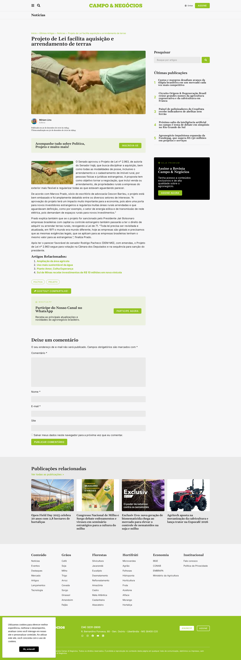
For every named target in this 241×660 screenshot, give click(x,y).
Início (34, 33)
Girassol (66, 595)
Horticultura (129, 580)
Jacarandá (97, 565)
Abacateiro (98, 604)
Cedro (95, 590)
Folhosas (127, 570)
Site (33, 420)
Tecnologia (37, 590)
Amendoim (67, 600)
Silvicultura (98, 561)
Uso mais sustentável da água (55, 264)
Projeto (52, 282)
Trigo (64, 575)
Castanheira (98, 600)
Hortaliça (127, 604)
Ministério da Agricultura (166, 575)
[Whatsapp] (82, 636)
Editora (42, 123)
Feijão (65, 604)
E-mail (36, 406)
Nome (35, 392)
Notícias (38, 15)
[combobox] (177, 60)
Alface (126, 595)
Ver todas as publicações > (47, 474)
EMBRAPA (158, 570)
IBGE (155, 561)
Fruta (125, 585)
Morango (127, 600)
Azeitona (127, 590)
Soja (64, 565)
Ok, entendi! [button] (29, 649)
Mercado (36, 575)
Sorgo (65, 590)
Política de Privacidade (196, 565)
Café (64, 561)
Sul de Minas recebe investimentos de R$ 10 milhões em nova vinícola (79, 272)
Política (38, 282)
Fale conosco (191, 561)
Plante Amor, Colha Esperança (55, 268)
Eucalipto (97, 570)
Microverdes (129, 561)
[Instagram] (87, 636)
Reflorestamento (100, 580)
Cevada (66, 585)
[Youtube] (98, 636)
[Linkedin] (103, 636)
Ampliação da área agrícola (53, 261)
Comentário (39, 353)
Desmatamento (100, 575)
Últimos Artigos (47, 33)
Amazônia (97, 585)
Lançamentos (38, 585)
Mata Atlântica (99, 595)
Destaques (36, 570)
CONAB (157, 565)
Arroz (65, 580)
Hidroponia (128, 575)
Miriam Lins (45, 119)
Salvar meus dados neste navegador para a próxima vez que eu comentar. (78, 435)
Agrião (126, 565)
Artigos (35, 580)
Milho (64, 570)
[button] (32, 6)
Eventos (35, 565)
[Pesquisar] (206, 60)
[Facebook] (93, 636)
